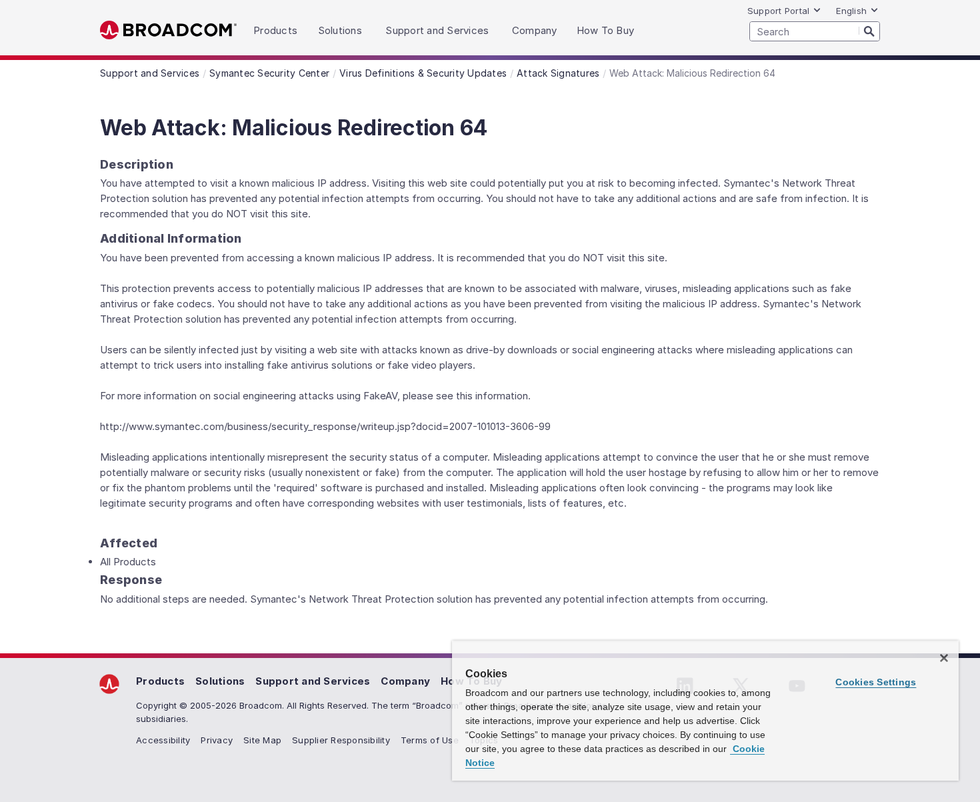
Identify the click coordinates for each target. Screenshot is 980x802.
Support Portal (778, 10)
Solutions (220, 681)
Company (405, 681)
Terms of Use (430, 740)
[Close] (944, 658)
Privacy (217, 740)
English (851, 10)
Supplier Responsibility (341, 740)
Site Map (262, 740)
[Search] (869, 30)
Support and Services (312, 681)
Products (160, 681)
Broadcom (168, 30)
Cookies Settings (875, 682)
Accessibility (163, 740)
